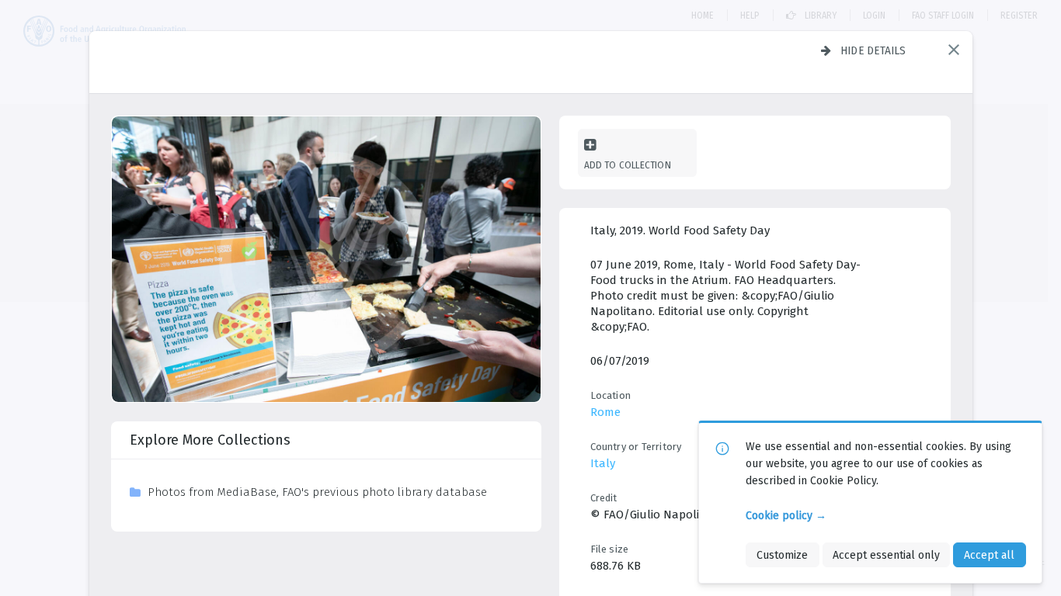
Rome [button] (605, 412)
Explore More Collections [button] (210, 440)
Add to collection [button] (627, 165)
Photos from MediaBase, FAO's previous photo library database (317, 492)
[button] (953, 49)
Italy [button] (602, 463)
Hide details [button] (873, 50)
